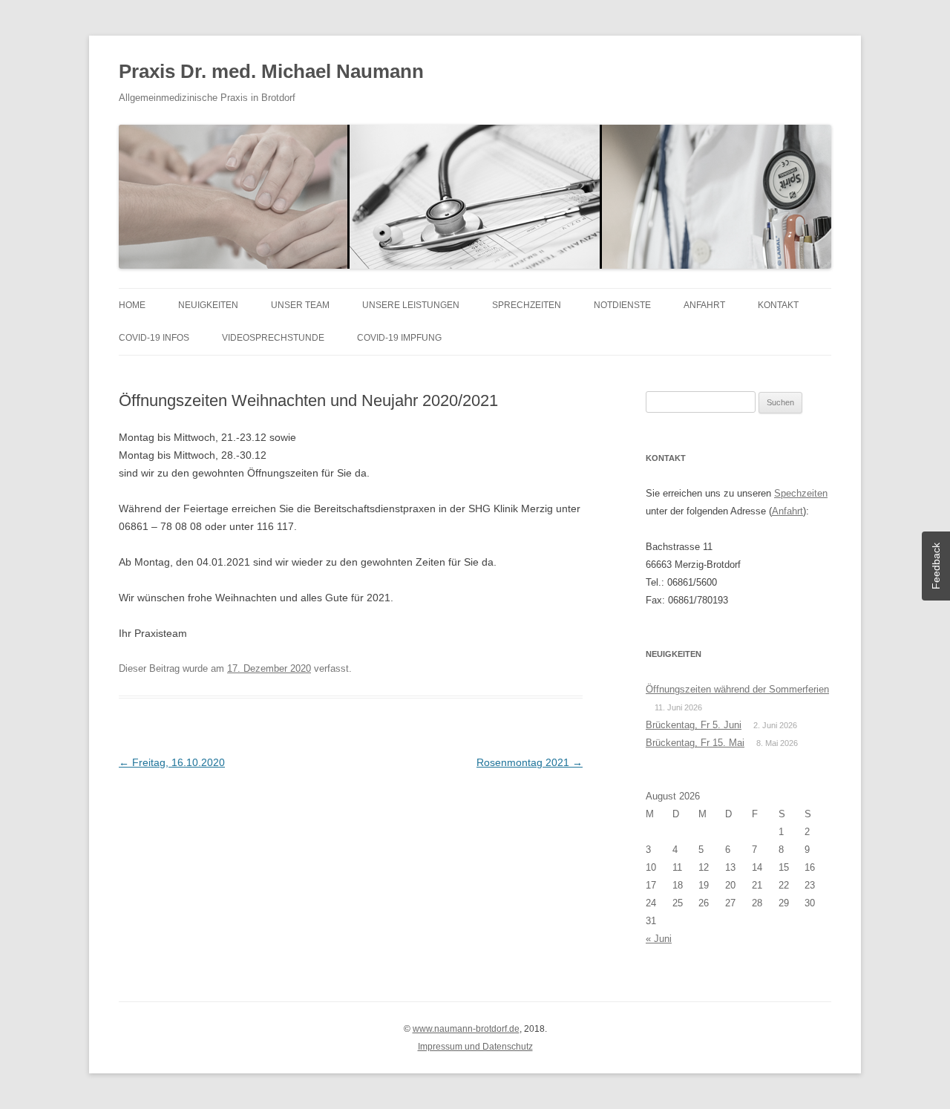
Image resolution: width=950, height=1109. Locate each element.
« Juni (659, 938)
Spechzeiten (801, 493)
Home (132, 305)
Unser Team (300, 305)
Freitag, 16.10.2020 (172, 762)
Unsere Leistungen (410, 305)
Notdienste (622, 305)
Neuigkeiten (208, 305)
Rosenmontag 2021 (529, 762)
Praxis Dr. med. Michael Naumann (271, 71)
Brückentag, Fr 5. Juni (693, 724)
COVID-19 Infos (154, 338)
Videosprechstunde (273, 338)
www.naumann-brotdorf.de (466, 1029)
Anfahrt (704, 305)
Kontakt (778, 305)
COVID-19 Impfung (399, 338)
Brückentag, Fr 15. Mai (695, 742)
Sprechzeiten (526, 305)
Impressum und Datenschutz (475, 1046)
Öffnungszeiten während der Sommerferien (737, 689)
